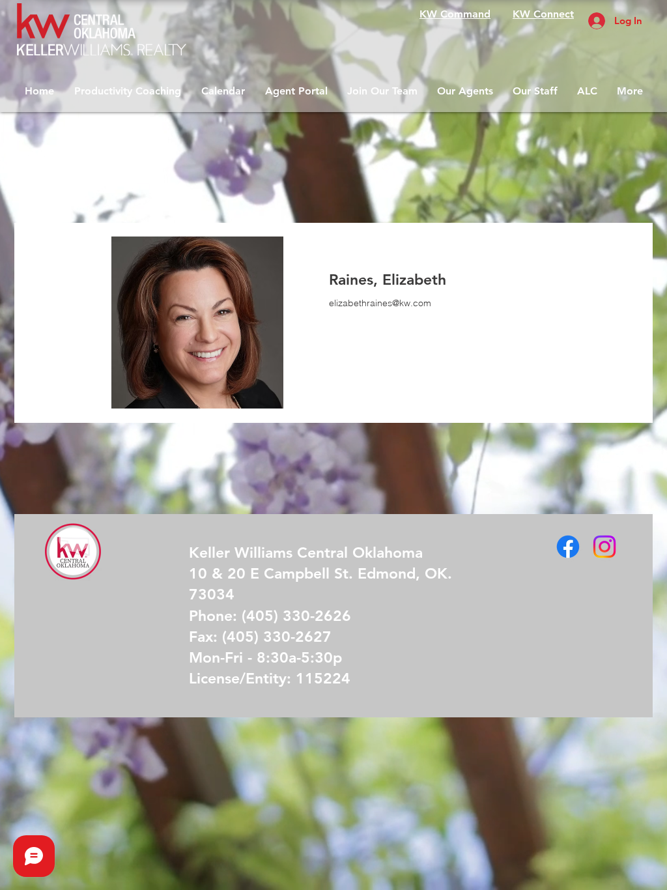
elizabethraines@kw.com (380, 303)
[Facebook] (568, 547)
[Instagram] (604, 547)
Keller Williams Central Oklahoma (306, 552)
